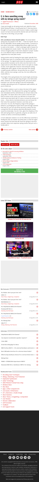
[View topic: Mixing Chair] (37, 358)
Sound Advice (10, 12)
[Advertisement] (19, 186)
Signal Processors (8, 21)
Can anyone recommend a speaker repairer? (14, 338)
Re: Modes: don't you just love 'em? (11, 292)
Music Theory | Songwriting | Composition (10, 296)
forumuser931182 (6, 309)
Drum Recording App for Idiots (10, 344)
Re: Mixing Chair (6, 320)
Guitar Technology (8, 381)
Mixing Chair (4, 358)
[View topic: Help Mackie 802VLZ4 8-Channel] (37, 334)
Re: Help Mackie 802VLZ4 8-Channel (11, 306)
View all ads (5, 144)
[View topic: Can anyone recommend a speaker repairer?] (37, 338)
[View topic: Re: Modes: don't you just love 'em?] (37, 292)
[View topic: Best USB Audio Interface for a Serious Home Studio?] (37, 351)
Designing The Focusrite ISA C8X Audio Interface (19, 219)
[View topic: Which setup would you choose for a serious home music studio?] (37, 355)
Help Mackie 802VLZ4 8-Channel (10, 334)
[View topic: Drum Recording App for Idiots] (37, 344)
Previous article (8, 129)
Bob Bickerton (5, 302)
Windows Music (7, 385)
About (5, 454)
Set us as (33, 12)
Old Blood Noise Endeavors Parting (12, 158)
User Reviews (7, 399)
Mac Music (6, 387)
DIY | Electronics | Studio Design (12, 393)
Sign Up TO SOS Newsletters (19, 171)
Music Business (7, 395)
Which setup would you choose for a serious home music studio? (19, 354)
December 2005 (34, 23)
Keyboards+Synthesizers (10, 379)
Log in (3, 2)
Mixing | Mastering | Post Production (9, 324)
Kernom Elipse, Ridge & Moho (10, 161)
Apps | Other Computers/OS (11, 389)
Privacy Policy (32, 454)
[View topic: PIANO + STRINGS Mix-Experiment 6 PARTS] (37, 361)
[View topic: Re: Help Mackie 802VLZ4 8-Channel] (37, 306)
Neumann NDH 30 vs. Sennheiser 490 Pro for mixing (16, 365)
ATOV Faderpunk (7, 164)
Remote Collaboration (9, 401)
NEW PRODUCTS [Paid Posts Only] (13, 383)
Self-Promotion (7, 403)
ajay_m (3, 323)
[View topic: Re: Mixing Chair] (37, 320)
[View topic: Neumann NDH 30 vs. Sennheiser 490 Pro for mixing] (37, 365)
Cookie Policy (19, 454)
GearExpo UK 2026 (19, 238)
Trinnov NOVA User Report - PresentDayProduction (19, 258)
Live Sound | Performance (10, 391)
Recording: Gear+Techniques (7, 310)
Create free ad (14, 144)
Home (2, 12)
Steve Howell (5, 23)
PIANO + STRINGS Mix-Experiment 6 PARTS (13, 361)
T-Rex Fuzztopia (7, 154)
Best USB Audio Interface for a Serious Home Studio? (16, 351)
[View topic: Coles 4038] (37, 341)
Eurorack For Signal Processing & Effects (13, 151)
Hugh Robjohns (5, 316)
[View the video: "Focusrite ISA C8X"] (19, 210)
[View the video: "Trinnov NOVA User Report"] (19, 249)
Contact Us (11, 454)
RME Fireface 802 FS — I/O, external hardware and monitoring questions (19, 348)
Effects (17, 21)
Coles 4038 (4, 341)
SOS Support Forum (8, 407)
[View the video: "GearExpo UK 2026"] (19, 230)
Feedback (5, 405)
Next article (32, 129)
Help (26, 454)
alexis (2, 295)
